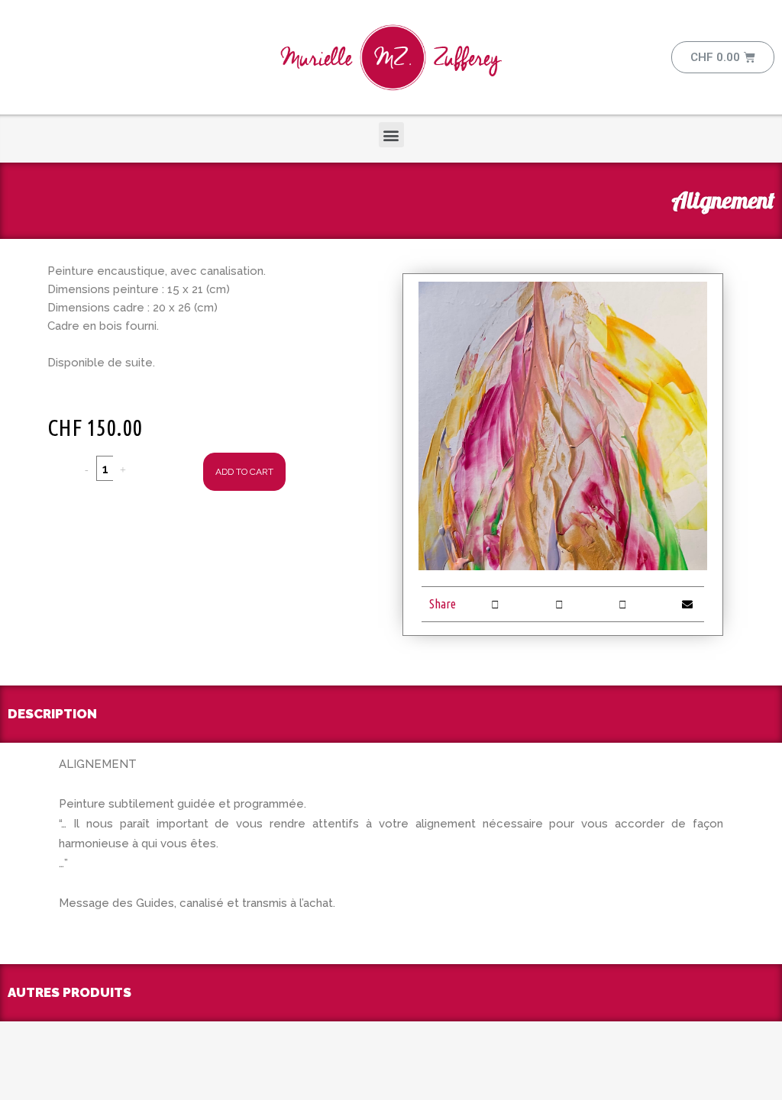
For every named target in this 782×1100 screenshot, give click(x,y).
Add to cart (244, 471)
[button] (391, 134)
